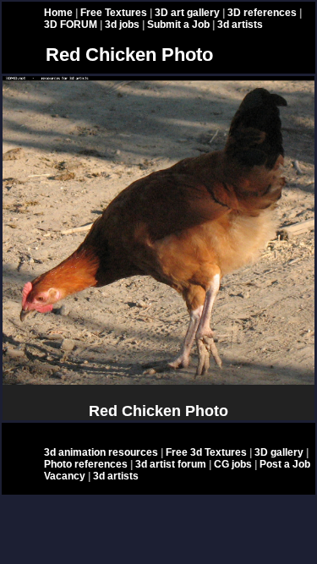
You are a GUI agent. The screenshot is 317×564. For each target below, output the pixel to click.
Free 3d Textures (206, 452)
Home (58, 13)
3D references (262, 13)
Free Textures (113, 13)
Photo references (86, 464)
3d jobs (122, 24)
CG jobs (233, 464)
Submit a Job (178, 24)
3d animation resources (101, 452)
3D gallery (278, 452)
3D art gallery (187, 13)
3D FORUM (70, 24)
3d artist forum (170, 464)
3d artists (240, 24)
